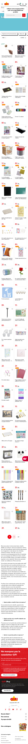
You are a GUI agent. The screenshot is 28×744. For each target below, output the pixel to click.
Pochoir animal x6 (5, 299)
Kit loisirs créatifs (5, 400)
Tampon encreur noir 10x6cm (19, 137)
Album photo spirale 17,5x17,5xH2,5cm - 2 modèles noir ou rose (19, 360)
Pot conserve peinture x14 (6, 340)
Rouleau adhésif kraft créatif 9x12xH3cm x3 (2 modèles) (7, 279)
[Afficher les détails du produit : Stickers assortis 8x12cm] (21, 252)
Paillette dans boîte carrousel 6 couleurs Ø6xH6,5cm (19, 158)
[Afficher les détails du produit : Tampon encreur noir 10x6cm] (21, 130)
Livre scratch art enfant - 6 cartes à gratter (7, 137)
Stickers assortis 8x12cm (20, 258)
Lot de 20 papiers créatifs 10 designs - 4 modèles (7, 178)
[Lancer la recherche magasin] (23, 15)
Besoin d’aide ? (5, 714)
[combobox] (4, 38)
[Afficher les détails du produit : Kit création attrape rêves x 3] (21, 434)
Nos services (5, 717)
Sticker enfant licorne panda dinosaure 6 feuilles (7, 117)
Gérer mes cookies (19, 736)
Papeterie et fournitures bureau (9, 33)
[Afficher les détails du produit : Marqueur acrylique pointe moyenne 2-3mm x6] (21, 475)
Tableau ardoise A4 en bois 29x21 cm (6, 97)
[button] (20, 4)
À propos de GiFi (6, 719)
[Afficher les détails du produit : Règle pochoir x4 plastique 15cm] (21, 394)
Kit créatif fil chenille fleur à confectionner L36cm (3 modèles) (20, 279)
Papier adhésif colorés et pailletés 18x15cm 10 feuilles (20, 381)
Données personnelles (6, 742)
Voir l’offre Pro (7, 690)
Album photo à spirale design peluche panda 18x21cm (20, 462)
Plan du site (3, 736)
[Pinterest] (17, 709)
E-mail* (3, 663)
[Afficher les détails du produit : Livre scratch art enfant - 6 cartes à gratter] (7, 130)
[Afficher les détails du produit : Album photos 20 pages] (7, 434)
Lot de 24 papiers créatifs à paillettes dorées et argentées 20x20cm (19, 178)
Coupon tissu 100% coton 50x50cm (19, 77)
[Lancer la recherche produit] (1, 7)
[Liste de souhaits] (12, 46)
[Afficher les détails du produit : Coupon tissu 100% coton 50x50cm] (21, 69)
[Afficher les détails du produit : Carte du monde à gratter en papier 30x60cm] (7, 414)
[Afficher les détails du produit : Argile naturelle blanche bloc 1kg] (7, 211)
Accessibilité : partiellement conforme (20, 739)
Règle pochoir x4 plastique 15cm (18, 401)
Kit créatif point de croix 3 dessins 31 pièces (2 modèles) (20, 239)
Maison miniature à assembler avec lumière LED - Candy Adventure (7, 462)
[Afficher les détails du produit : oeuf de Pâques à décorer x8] (21, 292)
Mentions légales (5, 740)
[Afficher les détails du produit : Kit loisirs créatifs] (7, 394)
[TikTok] (20, 709)
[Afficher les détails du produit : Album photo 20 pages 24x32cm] (7, 191)
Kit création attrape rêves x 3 (19, 441)
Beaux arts (22, 33)
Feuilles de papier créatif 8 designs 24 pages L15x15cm (7, 77)
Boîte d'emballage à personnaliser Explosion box (7, 158)
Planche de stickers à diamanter (6, 502)
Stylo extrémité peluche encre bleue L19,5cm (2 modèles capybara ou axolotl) (7, 56)
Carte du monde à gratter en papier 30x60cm (7, 421)
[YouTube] (13, 709)
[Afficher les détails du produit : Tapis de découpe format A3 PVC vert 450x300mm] (21, 191)
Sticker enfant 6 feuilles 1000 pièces (20, 97)
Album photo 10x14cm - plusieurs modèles (20, 56)
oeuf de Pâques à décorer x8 (19, 299)
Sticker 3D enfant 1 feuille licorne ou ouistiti (20, 218)
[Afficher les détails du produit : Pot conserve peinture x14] (7, 333)
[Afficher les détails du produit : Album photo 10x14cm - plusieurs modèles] (21, 49)
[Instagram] (9, 709)
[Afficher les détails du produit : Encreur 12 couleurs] (21, 110)
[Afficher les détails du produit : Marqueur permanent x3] (21, 495)
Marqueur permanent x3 (20, 501)
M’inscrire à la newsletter (9, 675)
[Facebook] (5, 709)
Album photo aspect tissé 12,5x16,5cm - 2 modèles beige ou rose (7, 522)
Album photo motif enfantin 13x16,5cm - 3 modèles (7, 360)
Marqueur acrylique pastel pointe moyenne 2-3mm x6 (7, 482)
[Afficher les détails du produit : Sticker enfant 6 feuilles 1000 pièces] (21, 90)
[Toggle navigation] (2, 4)
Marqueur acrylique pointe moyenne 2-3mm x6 (20, 482)
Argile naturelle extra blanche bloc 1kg (19, 340)
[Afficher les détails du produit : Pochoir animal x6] (7, 292)
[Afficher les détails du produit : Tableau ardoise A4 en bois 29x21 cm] (7, 90)
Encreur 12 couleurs (19, 116)
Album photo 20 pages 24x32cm (7, 198)
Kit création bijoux (5, 380)
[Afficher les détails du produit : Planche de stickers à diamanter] (7, 495)
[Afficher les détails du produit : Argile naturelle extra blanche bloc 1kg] (21, 333)
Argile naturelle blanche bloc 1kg (7, 218)
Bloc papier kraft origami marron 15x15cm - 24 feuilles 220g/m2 (20, 522)
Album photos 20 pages (7, 440)
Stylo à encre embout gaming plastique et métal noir (6, 320)
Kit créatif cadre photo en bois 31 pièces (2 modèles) (7, 239)
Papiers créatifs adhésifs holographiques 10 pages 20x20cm (7, 259)
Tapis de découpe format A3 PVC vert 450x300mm (20, 198)
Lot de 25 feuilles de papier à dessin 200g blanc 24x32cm (19, 320)
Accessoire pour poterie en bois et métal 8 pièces (20, 421)
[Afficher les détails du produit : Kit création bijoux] (7, 373)
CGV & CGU (3, 738)
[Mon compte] (22, 4)
